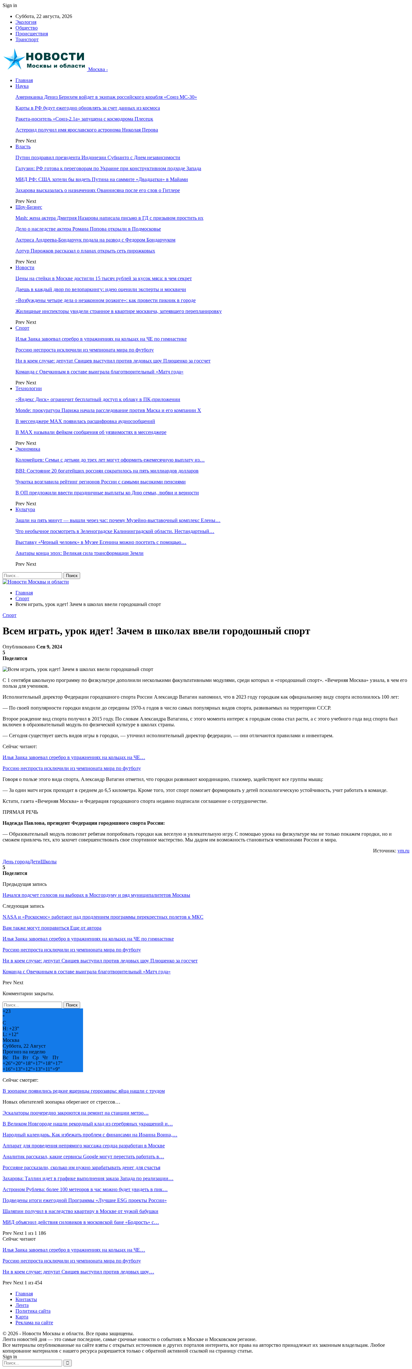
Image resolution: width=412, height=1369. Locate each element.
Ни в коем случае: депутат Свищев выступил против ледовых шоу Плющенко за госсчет (113, 360)
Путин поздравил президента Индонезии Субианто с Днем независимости (97, 157)
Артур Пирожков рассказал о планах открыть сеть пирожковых (85, 250)
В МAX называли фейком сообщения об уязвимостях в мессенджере (90, 432)
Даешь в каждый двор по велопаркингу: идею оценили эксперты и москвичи (100, 289)
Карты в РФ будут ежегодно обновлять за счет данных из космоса (87, 108)
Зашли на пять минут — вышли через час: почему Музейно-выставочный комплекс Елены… (117, 520)
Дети (35, 861)
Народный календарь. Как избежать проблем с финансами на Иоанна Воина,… (90, 1134)
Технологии (28, 388)
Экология (25, 22)
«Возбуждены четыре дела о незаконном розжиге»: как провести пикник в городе (105, 300)
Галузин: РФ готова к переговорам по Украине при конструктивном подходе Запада (108, 168)
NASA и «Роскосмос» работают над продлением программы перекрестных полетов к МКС (103, 917)
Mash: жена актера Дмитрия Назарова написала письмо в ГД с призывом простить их (109, 218)
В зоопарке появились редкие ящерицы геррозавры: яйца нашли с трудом (84, 1091)
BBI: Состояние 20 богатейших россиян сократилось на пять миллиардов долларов (107, 470)
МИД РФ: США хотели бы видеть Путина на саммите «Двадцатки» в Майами (101, 179)
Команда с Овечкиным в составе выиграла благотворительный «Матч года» (99, 371)
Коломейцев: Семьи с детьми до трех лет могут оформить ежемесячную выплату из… (110, 460)
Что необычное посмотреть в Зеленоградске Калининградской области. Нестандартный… (114, 531)
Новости (24, 267)
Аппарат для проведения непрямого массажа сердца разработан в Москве (84, 1145)
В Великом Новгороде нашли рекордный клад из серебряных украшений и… (88, 1123)
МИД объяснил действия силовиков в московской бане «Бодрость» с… (81, 1222)
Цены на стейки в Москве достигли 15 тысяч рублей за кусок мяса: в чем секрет (103, 278)
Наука (22, 86)
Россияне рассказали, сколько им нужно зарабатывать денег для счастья (81, 1167)
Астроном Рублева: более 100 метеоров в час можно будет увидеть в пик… (85, 1189)
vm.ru (403, 850)
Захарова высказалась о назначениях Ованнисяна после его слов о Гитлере (97, 190)
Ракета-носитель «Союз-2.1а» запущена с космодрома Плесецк (84, 119)
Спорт (22, 328)
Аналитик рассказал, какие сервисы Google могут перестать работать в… (83, 1156)
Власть (23, 146)
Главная (24, 80)
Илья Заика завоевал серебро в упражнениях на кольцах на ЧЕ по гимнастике (101, 339)
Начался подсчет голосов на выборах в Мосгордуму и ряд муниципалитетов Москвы (96, 895)
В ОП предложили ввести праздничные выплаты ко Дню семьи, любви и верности (107, 492)
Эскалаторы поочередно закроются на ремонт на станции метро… (76, 1113)
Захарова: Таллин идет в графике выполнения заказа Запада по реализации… (88, 1178)
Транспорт (27, 39)
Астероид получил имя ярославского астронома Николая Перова (86, 130)
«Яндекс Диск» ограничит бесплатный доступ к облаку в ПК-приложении (97, 399)
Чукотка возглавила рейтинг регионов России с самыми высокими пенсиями (100, 481)
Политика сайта (33, 1311)
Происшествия (31, 33)
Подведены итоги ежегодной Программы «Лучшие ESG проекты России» (85, 1200)
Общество (26, 28)
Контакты (26, 1299)
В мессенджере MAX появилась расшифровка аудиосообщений (85, 421)
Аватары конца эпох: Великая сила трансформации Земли (79, 553)
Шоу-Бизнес (28, 207)
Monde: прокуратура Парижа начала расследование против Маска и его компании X (108, 410)
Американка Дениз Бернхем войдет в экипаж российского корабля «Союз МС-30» (106, 97)
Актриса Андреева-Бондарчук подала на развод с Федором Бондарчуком (95, 240)
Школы (49, 861)
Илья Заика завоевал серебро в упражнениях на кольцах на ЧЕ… (74, 757)
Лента (22, 1305)
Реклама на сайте (34, 1322)
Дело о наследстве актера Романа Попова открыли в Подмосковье (88, 229)
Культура (25, 509)
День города (16, 861)
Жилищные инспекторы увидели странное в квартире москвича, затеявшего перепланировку (118, 311)
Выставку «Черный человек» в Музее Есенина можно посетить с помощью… (100, 542)
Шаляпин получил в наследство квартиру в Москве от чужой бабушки (80, 1211)
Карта (21, 1316)
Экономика (27, 449)
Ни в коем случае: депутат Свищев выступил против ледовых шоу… (78, 1271)
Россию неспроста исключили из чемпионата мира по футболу (84, 350)
